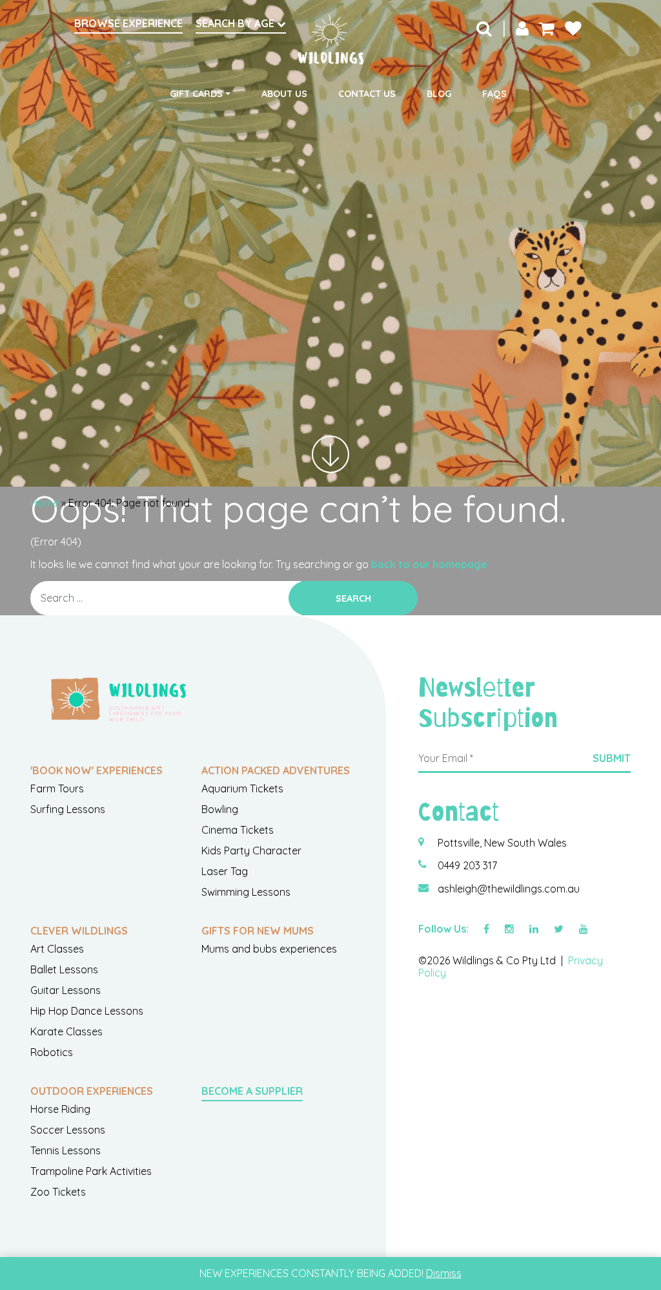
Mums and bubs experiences (269, 948)
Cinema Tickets (237, 829)
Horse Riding (60, 1109)
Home (44, 502)
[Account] (522, 27)
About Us (284, 94)
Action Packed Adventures (275, 770)
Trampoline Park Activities (91, 1171)
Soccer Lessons (67, 1129)
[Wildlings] (330, 39)
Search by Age (236, 23)
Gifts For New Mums (257, 930)
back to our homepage (429, 564)
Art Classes (57, 948)
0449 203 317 (467, 865)
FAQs (494, 94)
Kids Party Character (251, 850)
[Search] (484, 27)
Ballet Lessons (64, 969)
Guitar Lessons (65, 990)
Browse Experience (128, 23)
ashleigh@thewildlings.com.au (509, 888)
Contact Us (367, 94)
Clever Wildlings (79, 930)
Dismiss (444, 1273)
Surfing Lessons (67, 809)
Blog (439, 94)
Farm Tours (57, 788)
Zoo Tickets (58, 1191)
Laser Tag (224, 871)
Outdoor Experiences (91, 1090)
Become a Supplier (252, 1090)
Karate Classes (66, 1031)
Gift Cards (196, 94)
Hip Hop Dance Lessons (86, 1010)
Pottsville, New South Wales (502, 842)
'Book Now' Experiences (96, 770)
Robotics (51, 1052)
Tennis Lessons (65, 1150)
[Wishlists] (573, 27)
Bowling (219, 809)
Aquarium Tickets (242, 788)
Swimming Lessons (245, 891)
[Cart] (547, 27)
